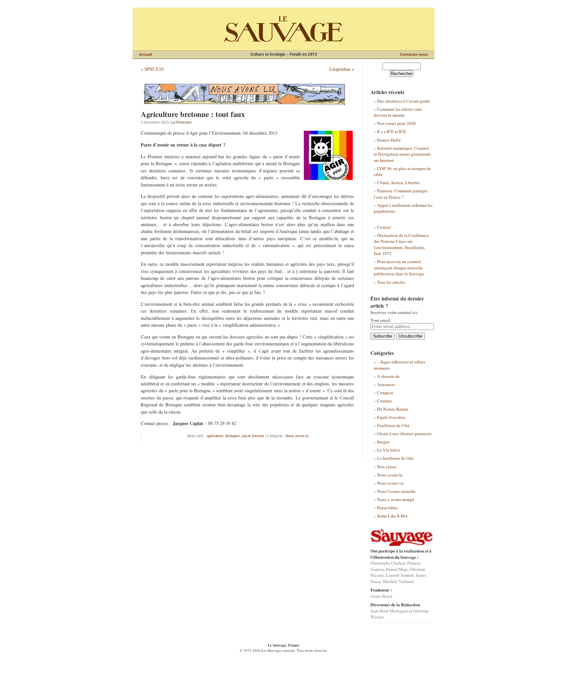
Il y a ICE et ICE (391, 131)
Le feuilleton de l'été (395, 458)
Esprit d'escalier (391, 417)
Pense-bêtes (387, 508)
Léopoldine (339, 69)
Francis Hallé (389, 140)
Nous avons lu (296, 436)
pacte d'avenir (253, 436)
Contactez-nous (414, 54)
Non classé (386, 467)
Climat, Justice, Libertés (398, 182)
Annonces (386, 384)
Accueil (145, 54)
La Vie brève (388, 450)
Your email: (380, 320)
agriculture (215, 436)
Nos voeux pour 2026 (396, 123)
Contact (384, 227)
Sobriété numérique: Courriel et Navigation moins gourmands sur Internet (402, 154)
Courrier (384, 401)
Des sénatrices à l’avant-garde (403, 101)
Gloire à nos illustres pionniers (404, 433)
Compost (385, 393)
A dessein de (388, 376)
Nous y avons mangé (395, 499)
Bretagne (232, 436)
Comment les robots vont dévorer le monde (398, 112)
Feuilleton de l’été (393, 425)
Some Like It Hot (392, 516)
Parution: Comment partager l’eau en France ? (400, 194)
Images (383, 442)
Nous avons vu (390, 483)
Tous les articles (391, 282)
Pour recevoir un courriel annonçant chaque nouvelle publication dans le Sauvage (399, 268)
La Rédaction (181, 122)
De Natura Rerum (392, 409)
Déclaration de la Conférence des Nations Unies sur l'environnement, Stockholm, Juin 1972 (401, 244)
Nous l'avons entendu (396, 491)
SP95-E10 (153, 69)
